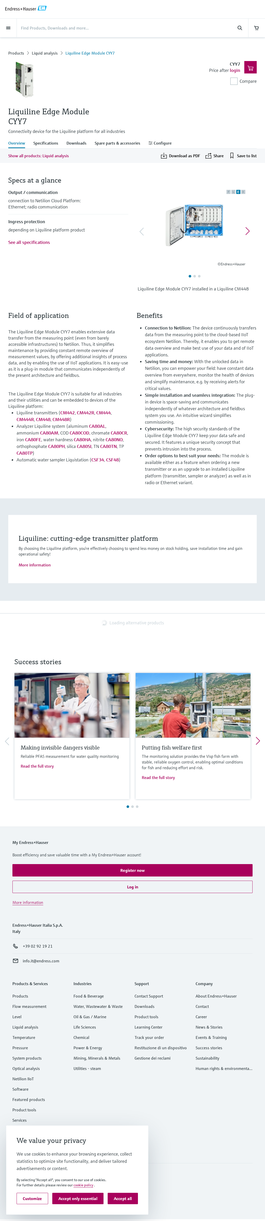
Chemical (81, 1037)
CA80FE (33, 440)
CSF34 (97, 460)
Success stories (209, 1047)
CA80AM (49, 433)
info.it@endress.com (41, 960)
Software (20, 1089)
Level (16, 1016)
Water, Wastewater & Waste (98, 1006)
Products (16, 53)
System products (27, 1058)
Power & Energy (87, 1047)
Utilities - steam (87, 1068)
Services (19, 1120)
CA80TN (108, 446)
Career (201, 1016)
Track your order (149, 1037)
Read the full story (37, 766)
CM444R (25, 419)
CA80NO (114, 440)
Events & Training (211, 1037)
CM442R (85, 413)
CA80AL (97, 426)
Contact (202, 1006)
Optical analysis (26, 1068)
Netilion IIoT (23, 1078)
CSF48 (112, 460)
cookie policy (83, 1185)
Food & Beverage (88, 996)
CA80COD (79, 433)
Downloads (144, 1006)
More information (35, 564)
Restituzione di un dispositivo (161, 1047)
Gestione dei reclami (153, 1058)
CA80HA (82, 440)
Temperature (23, 1037)
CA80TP (25, 453)
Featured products (28, 1099)
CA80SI (84, 446)
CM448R (61, 419)
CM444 (103, 413)
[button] (132, 870)
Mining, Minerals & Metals (96, 1058)
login (235, 70)
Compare (248, 81)
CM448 (43, 419)
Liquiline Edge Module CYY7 (90, 53)
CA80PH (56, 446)
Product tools (24, 1109)
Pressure (20, 1047)
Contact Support (149, 996)
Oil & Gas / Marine (89, 1016)
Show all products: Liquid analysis (38, 155)
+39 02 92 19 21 (38, 946)
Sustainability (207, 1058)
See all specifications (29, 242)
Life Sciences (84, 1027)
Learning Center (149, 1027)
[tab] (18, 143)
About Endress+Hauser (216, 996)
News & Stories (209, 1027)
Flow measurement (29, 1006)
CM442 (67, 413)
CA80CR (119, 433)
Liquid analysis (45, 53)
